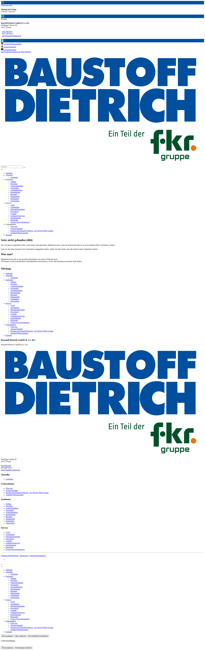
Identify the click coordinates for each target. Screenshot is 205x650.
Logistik (13, 214)
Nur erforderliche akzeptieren (38, 636)
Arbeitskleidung (16, 190)
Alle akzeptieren (7, 636)
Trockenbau (14, 201)
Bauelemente (15, 192)
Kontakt (9, 235)
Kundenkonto (15, 218)
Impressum (24, 556)
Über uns (13, 226)
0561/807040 (6, 466)
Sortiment (9, 280)
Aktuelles (9, 276)
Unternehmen (11, 325)
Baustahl (13, 194)
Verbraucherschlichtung (10, 556)
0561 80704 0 (7, 32)
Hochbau (13, 184)
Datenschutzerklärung (37, 556)
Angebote (14, 177)
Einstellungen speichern (23, 648)
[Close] (2, 566)
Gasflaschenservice (17, 216)
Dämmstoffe (15, 197)
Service (8, 303)
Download (14, 212)
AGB (12, 205)
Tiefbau (13, 182)
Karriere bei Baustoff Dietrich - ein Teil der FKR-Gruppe (31, 231)
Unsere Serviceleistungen (19, 222)
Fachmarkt (14, 188)
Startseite (9, 173)
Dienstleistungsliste (17, 209)
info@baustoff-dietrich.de (11, 36)
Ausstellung (14, 207)
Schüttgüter (14, 199)
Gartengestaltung (16, 186)
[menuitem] (11, 44)
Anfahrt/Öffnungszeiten (19, 233)
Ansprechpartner (16, 229)
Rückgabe (14, 220)
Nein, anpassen (20, 636)
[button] (2, 169)
